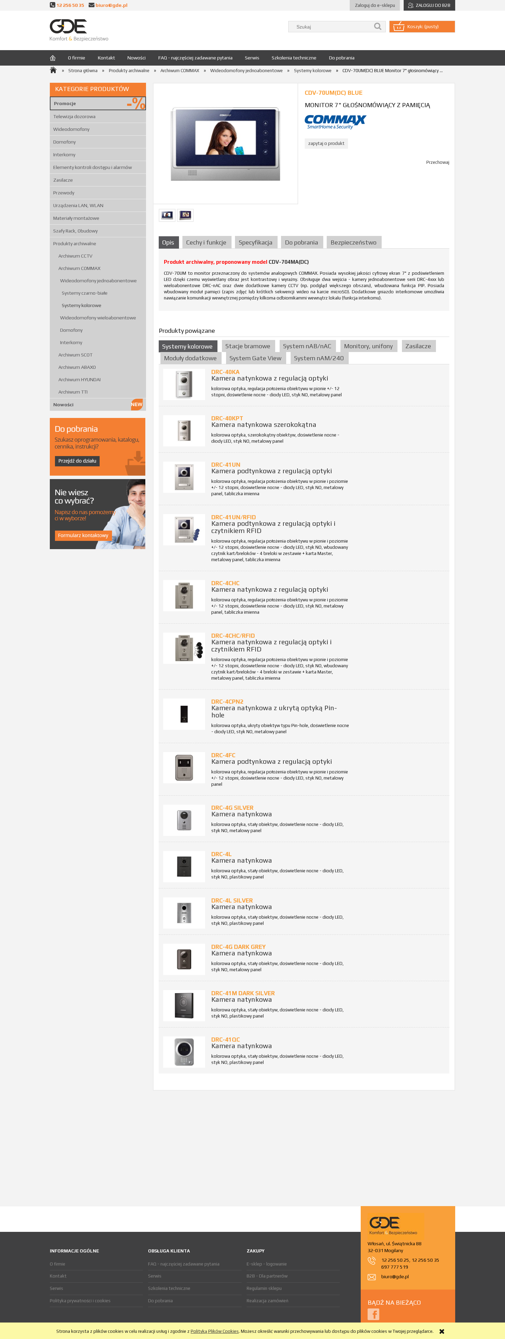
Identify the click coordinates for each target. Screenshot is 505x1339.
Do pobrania (160, 1300)
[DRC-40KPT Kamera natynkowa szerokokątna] (184, 430)
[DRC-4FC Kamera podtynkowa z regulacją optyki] (184, 767)
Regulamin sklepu (264, 1288)
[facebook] (373, 1313)
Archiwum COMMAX (79, 268)
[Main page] (79, 30)
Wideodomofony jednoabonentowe (98, 280)
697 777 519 (394, 1267)
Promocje (65, 103)
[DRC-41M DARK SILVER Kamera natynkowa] (184, 1005)
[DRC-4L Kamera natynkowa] (184, 866)
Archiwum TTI (73, 392)
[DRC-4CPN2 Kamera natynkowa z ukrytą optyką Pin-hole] (184, 714)
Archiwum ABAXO (77, 367)
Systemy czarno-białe (85, 293)
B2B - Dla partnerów (267, 1276)
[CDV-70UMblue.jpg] (167, 215)
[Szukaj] (378, 26)
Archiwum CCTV (75, 256)
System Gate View (255, 358)
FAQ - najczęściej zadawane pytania (184, 1264)
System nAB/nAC (307, 346)
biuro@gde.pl (111, 5)
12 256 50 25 (395, 1260)
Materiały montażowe (76, 218)
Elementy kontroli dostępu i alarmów (92, 167)
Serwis (56, 1288)
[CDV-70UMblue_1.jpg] (185, 215)
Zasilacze (63, 180)
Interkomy (64, 154)
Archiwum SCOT (75, 355)
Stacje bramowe (247, 346)
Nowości (63, 404)
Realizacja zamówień (267, 1300)
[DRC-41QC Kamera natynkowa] (184, 1052)
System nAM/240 (319, 358)
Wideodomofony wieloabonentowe (98, 317)
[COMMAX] (336, 121)
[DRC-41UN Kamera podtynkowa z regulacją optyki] (184, 477)
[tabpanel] (304, 282)
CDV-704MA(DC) (289, 262)
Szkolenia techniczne (169, 1288)
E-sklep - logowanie (267, 1264)
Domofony (64, 142)
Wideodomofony (71, 129)
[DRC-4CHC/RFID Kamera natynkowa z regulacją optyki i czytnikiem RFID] (184, 648)
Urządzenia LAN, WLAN (78, 205)
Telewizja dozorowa (74, 116)
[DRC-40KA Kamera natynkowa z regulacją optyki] (184, 384)
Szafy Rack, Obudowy (75, 231)
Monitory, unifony (368, 346)
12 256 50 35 (70, 5)
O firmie (57, 1264)
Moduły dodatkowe (190, 358)
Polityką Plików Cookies (215, 1331)
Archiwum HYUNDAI (79, 379)
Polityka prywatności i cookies (80, 1300)
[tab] (170, 242)
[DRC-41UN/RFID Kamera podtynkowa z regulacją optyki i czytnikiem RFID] (184, 529)
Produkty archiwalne (74, 243)
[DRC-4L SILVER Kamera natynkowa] (184, 913)
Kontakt (58, 1276)
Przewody (63, 192)
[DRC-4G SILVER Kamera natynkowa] (184, 820)
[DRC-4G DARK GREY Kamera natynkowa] (184, 959)
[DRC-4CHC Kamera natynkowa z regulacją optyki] (184, 595)
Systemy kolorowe (81, 305)
